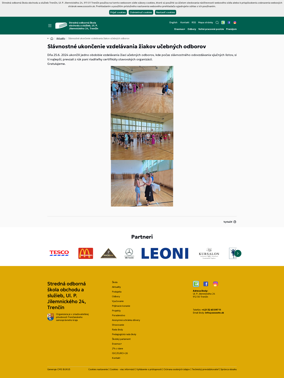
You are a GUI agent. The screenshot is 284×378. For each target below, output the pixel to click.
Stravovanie (118, 324)
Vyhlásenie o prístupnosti (149, 369)
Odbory (192, 29)
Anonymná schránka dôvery (126, 320)
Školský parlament (121, 339)
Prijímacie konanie (121, 305)
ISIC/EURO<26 (120, 353)
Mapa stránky (205, 22)
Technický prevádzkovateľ (205, 369)
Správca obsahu (229, 369)
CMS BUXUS (63, 369)
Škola (114, 282)
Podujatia (116, 291)
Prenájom (231, 29)
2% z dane (117, 348)
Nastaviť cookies (165, 12)
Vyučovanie (118, 301)
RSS (194, 22)
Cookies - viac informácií (122, 369)
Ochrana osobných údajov (177, 369)
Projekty (116, 310)
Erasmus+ (179, 29)
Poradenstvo (118, 315)
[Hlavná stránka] (51, 38)
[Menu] (49, 25)
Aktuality (60, 38)
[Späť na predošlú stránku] (48, 38)
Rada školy (117, 329)
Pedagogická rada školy (124, 334)
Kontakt (184, 22)
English (173, 22)
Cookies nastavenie (98, 369)
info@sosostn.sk (214, 312)
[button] (217, 22)
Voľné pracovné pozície (211, 29)
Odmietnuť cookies (141, 12)
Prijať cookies (118, 12)
